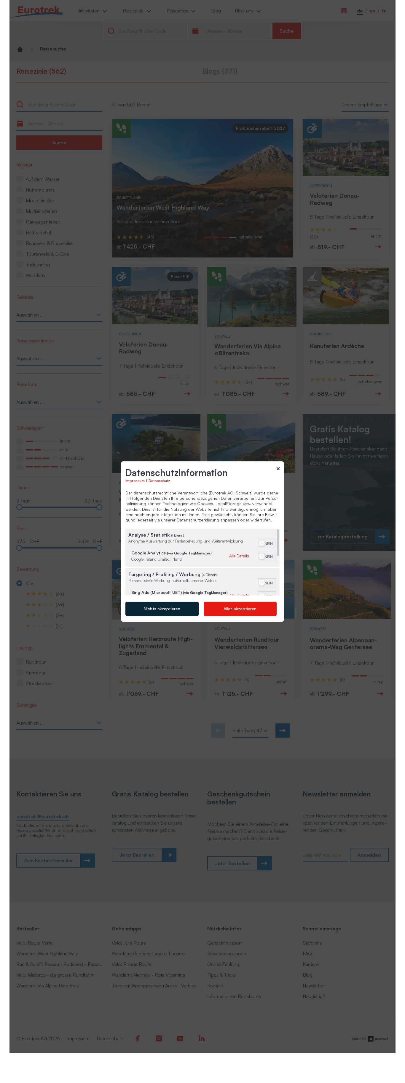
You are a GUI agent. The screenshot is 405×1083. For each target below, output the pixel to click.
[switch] (267, 543)
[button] (262, 543)
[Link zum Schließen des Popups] (278, 469)
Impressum (135, 480)
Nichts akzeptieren (162, 608)
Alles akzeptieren (240, 608)
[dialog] (202, 541)
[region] (202, 562)
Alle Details (239, 555)
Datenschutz (159, 480)
